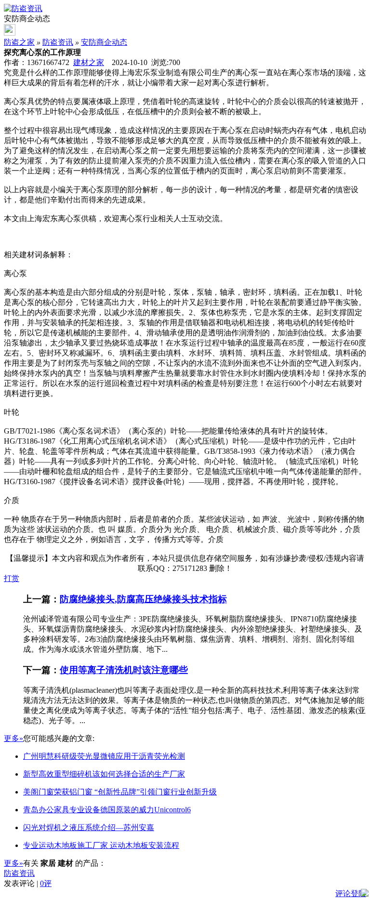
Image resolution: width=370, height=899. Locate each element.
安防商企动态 (104, 42)
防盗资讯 (57, 42)
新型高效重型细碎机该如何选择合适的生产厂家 (104, 774)
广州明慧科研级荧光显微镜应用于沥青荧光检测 (104, 756)
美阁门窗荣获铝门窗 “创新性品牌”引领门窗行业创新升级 (120, 792)
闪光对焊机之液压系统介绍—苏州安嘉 (88, 827)
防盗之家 (19, 42)
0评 (46, 883)
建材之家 (88, 62)
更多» (13, 738)
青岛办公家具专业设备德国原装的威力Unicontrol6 (107, 810)
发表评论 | (28, 883)
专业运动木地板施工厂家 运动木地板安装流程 (101, 845)
